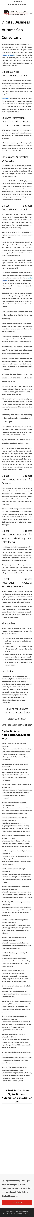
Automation (5, 98)
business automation (8, 55)
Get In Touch (17, 1202)
